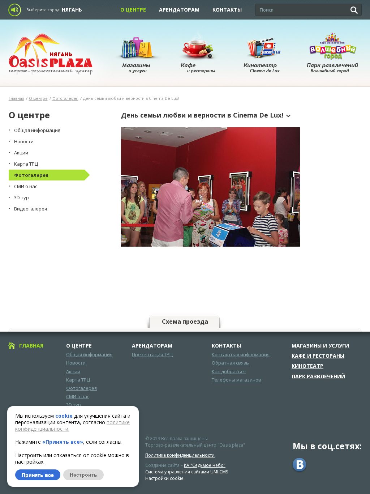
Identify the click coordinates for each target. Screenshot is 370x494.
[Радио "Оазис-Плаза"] (16, 10)
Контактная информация (241, 354)
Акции (73, 371)
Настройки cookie (164, 478)
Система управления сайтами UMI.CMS (186, 472)
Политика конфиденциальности (180, 455)
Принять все (38, 475)
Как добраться (229, 371)
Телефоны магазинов (236, 379)
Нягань (72, 9)
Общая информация (89, 354)
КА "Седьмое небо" (204, 465)
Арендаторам (179, 9)
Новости (76, 362)
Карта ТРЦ (78, 379)
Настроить (83, 475)
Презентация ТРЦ (152, 354)
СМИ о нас (77, 396)
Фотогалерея (65, 98)
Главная (16, 98)
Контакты (227, 9)
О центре (133, 9)
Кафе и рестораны (318, 356)
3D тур (73, 404)
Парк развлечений (318, 376)
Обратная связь (230, 362)
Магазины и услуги (320, 345)
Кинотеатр (307, 366)
